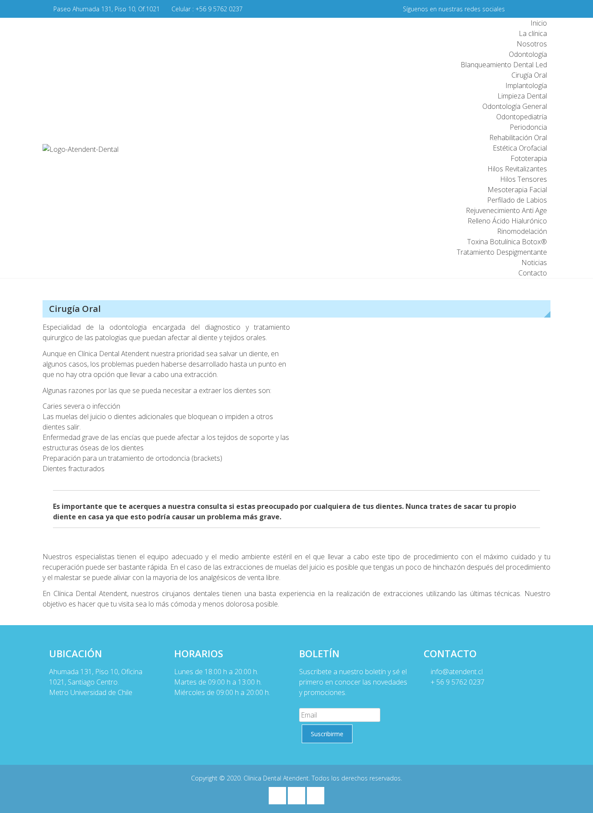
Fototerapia (529, 158)
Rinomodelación (522, 231)
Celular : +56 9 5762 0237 (207, 9)
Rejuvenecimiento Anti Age (506, 210)
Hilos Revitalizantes (517, 169)
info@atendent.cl (456, 671)
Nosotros (532, 44)
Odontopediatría (521, 116)
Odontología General (514, 106)
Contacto (532, 273)
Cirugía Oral (529, 75)
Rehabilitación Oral (518, 137)
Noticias (534, 262)
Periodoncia (528, 127)
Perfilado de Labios (517, 200)
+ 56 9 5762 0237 (456, 682)
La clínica (533, 33)
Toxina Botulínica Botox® (507, 241)
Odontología (528, 54)
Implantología (526, 85)
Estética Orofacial (520, 148)
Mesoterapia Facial (517, 189)
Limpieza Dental (522, 96)
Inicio (538, 23)
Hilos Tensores (523, 179)
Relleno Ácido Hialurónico (507, 221)
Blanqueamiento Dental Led (504, 64)
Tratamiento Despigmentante (502, 252)
